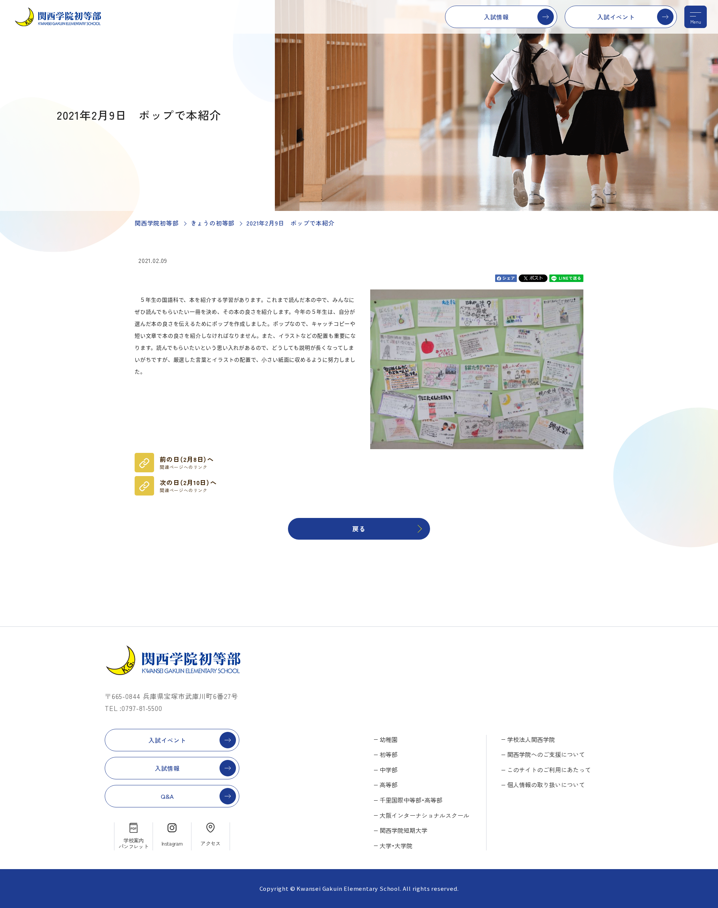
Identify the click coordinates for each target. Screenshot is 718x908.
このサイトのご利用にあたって (549, 769)
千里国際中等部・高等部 (411, 799)
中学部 (389, 769)
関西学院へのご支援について (546, 754)
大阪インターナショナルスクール (424, 815)
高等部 (389, 784)
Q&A (167, 796)
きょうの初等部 (213, 222)
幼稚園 (389, 739)
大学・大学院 (396, 845)
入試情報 (496, 16)
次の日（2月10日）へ (188, 486)
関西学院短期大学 (403, 830)
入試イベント (616, 16)
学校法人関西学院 (531, 739)
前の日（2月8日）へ (187, 462)
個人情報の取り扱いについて (546, 784)
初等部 (389, 754)
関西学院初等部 (157, 222)
